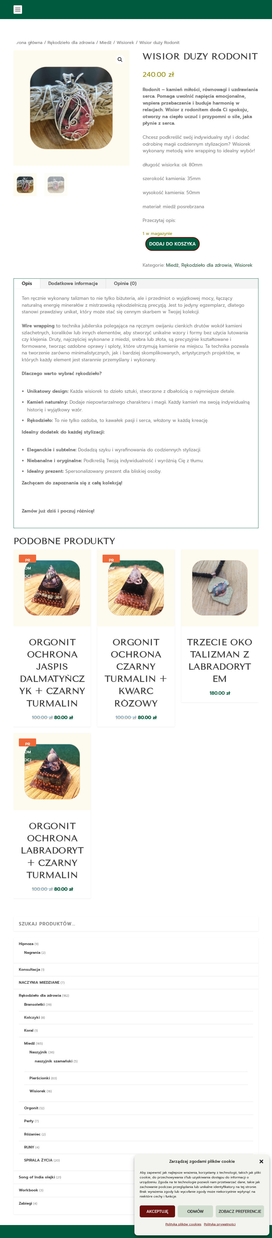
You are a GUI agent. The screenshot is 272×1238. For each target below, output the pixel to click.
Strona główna (28, 42)
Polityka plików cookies (183, 1224)
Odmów (195, 1211)
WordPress (130, 1230)
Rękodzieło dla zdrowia (71, 42)
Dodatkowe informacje (73, 283)
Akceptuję (157, 1211)
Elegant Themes (68, 1230)
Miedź (106, 42)
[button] (261, 1161)
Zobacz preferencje (240, 1211)
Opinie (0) (125, 283)
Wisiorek (125, 42)
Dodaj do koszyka (172, 244)
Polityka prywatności (220, 1224)
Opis (27, 283)
